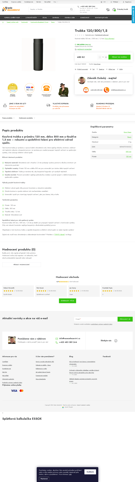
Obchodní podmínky (8, 379)
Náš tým (38, 2)
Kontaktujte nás (29, 2)
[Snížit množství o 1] (100, 57)
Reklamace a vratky (41, 369)
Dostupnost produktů (42, 376)
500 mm (128, 152)
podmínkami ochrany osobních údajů (101, 324)
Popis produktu (7, 118)
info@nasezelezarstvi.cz (118, 90)
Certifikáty (5, 2)
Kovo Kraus (97, 64)
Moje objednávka (41, 379)
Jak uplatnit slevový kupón (43, 372)
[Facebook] (115, 340)
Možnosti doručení (84, 49)
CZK (104, 2)
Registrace (128, 2)
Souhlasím (90, 472)
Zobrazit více (67, 301)
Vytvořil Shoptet (69, 407)
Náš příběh (47, 2)
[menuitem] (13, 17)
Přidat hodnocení (22, 265)
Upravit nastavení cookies (83, 405)
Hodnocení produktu (26, 118)
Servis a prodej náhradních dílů (45, 362)
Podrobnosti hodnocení (102, 35)
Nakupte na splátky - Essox (43, 365)
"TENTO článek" (59, 235)
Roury (129, 137)
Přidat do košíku (119, 57)
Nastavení (44, 479)
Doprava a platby (16, 2)
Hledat (71, 9)
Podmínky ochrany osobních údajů (12, 383)
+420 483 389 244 (87, 6)
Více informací (109, 39)
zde (70, 474)
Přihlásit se (125, 319)
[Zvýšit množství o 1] (106, 57)
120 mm (128, 156)
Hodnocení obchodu (67, 277)
